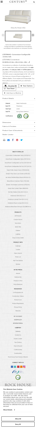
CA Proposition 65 (18, 292)
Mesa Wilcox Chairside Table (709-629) (18, 181)
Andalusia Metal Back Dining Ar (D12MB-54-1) (18, 206)
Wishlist (18, 264)
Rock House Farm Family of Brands (18, 357)
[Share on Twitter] (21, 139)
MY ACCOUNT (18, 316)
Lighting (18, 234)
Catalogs (18, 246)
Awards (18, 273)
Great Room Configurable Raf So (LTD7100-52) (18, 166)
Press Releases (18, 284)
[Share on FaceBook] (12, 139)
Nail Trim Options (18, 260)
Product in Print (18, 280)
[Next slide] (32, 35)
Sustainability (18, 353)
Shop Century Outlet (18, 238)
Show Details (7, 410)
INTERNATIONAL (18, 323)
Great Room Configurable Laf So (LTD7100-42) (18, 162)
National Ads (18, 277)
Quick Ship (18, 227)
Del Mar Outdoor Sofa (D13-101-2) (18, 192)
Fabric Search (18, 253)
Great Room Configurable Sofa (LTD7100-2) (18, 159)
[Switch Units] (29, 62)
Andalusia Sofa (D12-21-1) (18, 195)
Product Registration (18, 303)
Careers (18, 331)
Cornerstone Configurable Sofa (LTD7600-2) (18, 155)
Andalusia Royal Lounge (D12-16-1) (18, 203)
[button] (18, 36)
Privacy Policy (18, 307)
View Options (27, 86)
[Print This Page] (4, 139)
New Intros (18, 223)
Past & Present (18, 346)
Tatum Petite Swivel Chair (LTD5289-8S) (18, 170)
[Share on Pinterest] (17, 139)
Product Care (18, 300)
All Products (18, 216)
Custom (18, 249)
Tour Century (18, 342)
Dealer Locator (18, 338)
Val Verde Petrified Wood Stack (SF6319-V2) (18, 177)
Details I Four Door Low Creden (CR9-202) (18, 173)
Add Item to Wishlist (13, 93)
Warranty (18, 311)
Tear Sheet (10, 88)
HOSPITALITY (18, 320)
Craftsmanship (18, 349)
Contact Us (18, 335)
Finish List (18, 257)
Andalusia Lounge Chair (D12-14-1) (18, 199)
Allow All (18, 419)
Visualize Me (12, 86)
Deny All (18, 424)
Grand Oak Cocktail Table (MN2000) (18, 188)
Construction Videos (18, 296)
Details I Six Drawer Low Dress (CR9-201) (18, 184)
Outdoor (18, 230)
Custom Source (18, 219)
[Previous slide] (3, 35)
